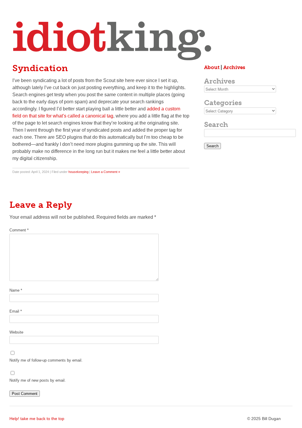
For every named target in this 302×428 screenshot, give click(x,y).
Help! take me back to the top (36, 418)
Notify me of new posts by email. (37, 380)
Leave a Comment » (105, 172)
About (211, 67)
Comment (19, 230)
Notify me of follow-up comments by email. (46, 360)
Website (16, 332)
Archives (234, 67)
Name (15, 290)
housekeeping (78, 172)
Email (15, 311)
